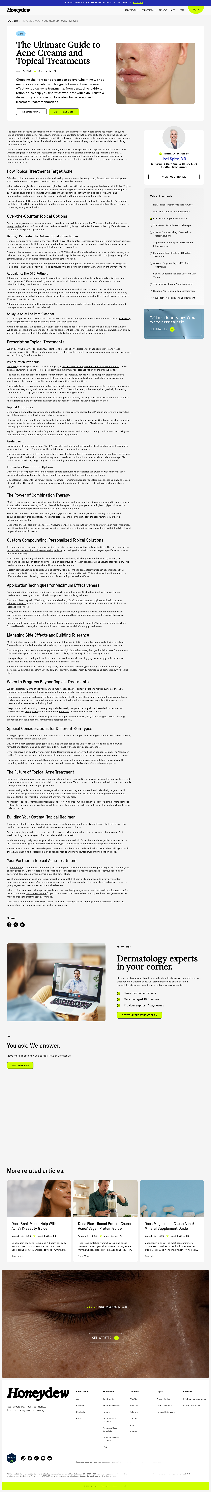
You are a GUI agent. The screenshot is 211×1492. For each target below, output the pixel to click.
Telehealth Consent (165, 1412)
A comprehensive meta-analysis (24, 505)
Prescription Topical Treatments (170, 218)
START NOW (138, 3)
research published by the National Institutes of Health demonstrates (67, 202)
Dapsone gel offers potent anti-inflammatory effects (34, 471)
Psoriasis (80, 1412)
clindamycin (92, 878)
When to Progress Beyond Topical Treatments (171, 265)
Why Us (133, 1399)
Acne (78, 1399)
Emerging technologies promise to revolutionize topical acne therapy (43, 778)
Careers (133, 1418)
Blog (132, 1424)
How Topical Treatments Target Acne (173, 204)
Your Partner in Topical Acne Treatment (174, 297)
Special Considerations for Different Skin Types (174, 275)
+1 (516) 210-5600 (191, 1405)
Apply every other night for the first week (65, 650)
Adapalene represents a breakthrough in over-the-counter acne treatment (46, 277)
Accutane (64, 711)
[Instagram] (23, 1458)
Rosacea (80, 1418)
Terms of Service (164, 1405)
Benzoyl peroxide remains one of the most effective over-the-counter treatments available (55, 240)
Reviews (134, 1405)
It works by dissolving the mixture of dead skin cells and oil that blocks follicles (68, 320)
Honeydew (12, 155)
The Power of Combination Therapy (172, 225)
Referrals (134, 1412)
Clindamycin (14, 411)
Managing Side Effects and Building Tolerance (172, 254)
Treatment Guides (111, 1405)
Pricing (163, 10)
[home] (18, 10)
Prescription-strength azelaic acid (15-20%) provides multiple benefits (44, 445)
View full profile (174, 176)
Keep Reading (31, 111)
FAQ (51, 1055)
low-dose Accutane (36, 893)
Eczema (80, 1405)
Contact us (64, 1055)
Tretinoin (12, 366)
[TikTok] (36, 1458)
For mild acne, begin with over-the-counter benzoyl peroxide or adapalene (46, 832)
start (196, 10)
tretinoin (75, 878)
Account (134, 1431)
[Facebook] (30, 1458)
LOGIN (181, 10)
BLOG (173, 10)
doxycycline (31, 711)
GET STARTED (20, 1065)
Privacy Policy (163, 1399)
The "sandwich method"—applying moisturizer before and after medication (68, 753)
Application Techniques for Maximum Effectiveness (173, 244)
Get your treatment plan (139, 1015)
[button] (132, 10)
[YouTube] (43, 1458)
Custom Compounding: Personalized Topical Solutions (172, 234)
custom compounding (43, 546)
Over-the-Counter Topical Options (171, 211)
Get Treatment (64, 111)
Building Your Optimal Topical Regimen (174, 290)
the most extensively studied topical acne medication (90, 366)
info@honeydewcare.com (195, 1399)
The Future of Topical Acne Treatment (173, 283)
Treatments (108, 1399)
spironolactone (117, 890)
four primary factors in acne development (105, 178)
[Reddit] (49, 1458)
